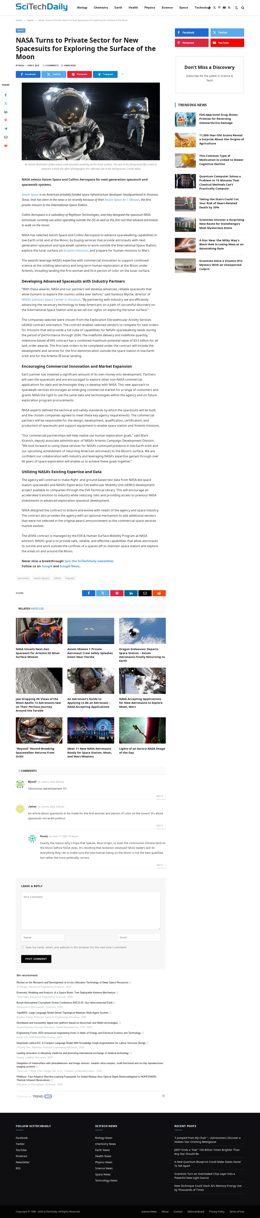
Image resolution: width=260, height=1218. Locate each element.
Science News (104, 1168)
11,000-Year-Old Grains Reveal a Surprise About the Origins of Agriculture (221, 139)
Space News (103, 1174)
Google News (70, 566)
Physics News (103, 1162)
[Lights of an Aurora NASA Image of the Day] (142, 730)
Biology (82, 7)
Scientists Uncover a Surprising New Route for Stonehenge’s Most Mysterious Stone (221, 224)
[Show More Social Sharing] (122, 74)
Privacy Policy (217, 1211)
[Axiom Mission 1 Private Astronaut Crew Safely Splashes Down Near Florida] (90, 631)
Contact (178, 1211)
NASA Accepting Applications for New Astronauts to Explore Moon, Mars (141, 703)
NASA (57, 578)
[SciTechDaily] (41, 8)
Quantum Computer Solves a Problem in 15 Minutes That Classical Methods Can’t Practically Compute (220, 182)
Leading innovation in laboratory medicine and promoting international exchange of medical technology (73, 1053)
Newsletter (23, 1162)
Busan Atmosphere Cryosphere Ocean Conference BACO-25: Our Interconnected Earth (65, 1002)
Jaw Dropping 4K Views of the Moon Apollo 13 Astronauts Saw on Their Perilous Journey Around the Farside (38, 704)
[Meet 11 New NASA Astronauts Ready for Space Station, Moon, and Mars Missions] (90, 730)
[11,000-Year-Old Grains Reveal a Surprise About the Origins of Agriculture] (185, 140)
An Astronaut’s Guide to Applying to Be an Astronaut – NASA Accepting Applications (89, 703)
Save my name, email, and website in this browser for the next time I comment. (76, 947)
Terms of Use (237, 1211)
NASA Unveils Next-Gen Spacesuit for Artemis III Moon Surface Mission (38, 653)
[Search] (242, 7)
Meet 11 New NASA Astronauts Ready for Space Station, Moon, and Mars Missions (89, 752)
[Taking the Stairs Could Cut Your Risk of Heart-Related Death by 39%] (185, 204)
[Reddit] (6, 145)
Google (47, 566)
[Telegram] (6, 128)
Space (183, 7)
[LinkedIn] (6, 111)
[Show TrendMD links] (163, 1095)
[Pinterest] (6, 120)
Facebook (22, 1138)
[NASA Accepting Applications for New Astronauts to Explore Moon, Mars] (142, 681)
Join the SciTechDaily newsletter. (89, 561)
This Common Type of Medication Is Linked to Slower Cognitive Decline (221, 160)
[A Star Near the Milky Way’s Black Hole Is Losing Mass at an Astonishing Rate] (185, 245)
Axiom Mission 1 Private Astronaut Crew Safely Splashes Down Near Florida (90, 653)
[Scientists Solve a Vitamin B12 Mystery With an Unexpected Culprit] (185, 265)
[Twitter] (6, 103)
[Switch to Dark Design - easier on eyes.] (236, 7)
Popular (69, 578)
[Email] (6, 136)
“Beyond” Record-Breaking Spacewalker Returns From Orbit (35, 752)
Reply (160, 796)
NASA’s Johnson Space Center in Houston (51, 299)
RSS (18, 1168)
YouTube (21, 1150)
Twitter (20, 1144)
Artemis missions (75, 250)
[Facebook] (6, 95)
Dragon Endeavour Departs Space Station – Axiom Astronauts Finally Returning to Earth (142, 654)
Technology (203, 7)
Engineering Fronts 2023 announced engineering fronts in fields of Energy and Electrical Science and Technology (79, 1032)
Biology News (103, 1138)
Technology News (106, 1180)
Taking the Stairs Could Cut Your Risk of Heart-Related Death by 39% (219, 203)
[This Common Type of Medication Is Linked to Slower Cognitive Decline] (185, 160)
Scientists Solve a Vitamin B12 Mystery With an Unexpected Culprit (220, 265)
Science (167, 7)
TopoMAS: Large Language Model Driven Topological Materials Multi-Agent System (62, 1012)
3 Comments (52, 66)
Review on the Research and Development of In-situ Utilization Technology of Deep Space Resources (72, 982)
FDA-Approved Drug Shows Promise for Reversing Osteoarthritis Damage (218, 119)
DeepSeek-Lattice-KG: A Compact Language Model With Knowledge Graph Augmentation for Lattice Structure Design (81, 1043)
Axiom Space (30, 194)
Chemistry (101, 7)
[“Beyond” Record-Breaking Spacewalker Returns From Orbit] (39, 730)
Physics (149, 7)
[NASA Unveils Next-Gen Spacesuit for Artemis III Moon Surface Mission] (39, 631)
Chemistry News (105, 1144)
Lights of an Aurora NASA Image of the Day (142, 750)
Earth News (102, 1150)
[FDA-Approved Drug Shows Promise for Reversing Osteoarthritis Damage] (185, 119)
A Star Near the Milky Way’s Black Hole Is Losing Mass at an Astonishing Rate (221, 244)
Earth (118, 7)
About (165, 1211)
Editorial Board (195, 1211)
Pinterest (21, 1156)
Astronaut (23, 578)
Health (133, 7)
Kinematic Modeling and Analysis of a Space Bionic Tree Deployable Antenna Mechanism (66, 992)
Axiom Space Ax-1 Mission (122, 200)
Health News (103, 1156)
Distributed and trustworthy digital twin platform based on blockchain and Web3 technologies (67, 1022)
